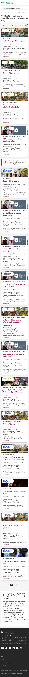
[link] (20, 584)
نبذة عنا (2, 659)
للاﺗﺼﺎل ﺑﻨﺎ (3, 665)
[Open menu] (26, 2)
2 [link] (14, 584)
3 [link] (17, 584)
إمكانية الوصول (19, 673)
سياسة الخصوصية (12, 673)
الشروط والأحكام (4, 673)
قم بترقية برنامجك (5, 662)
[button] (12, 25)
